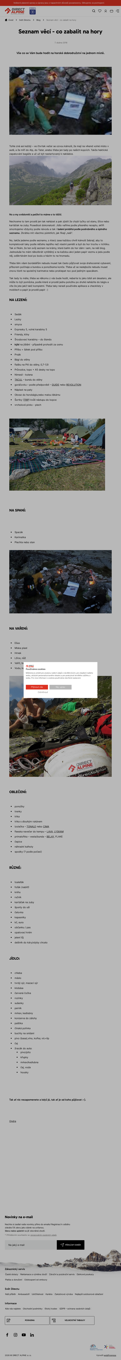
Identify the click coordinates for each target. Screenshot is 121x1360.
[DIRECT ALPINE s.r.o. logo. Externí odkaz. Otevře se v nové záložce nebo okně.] (30, 666)
